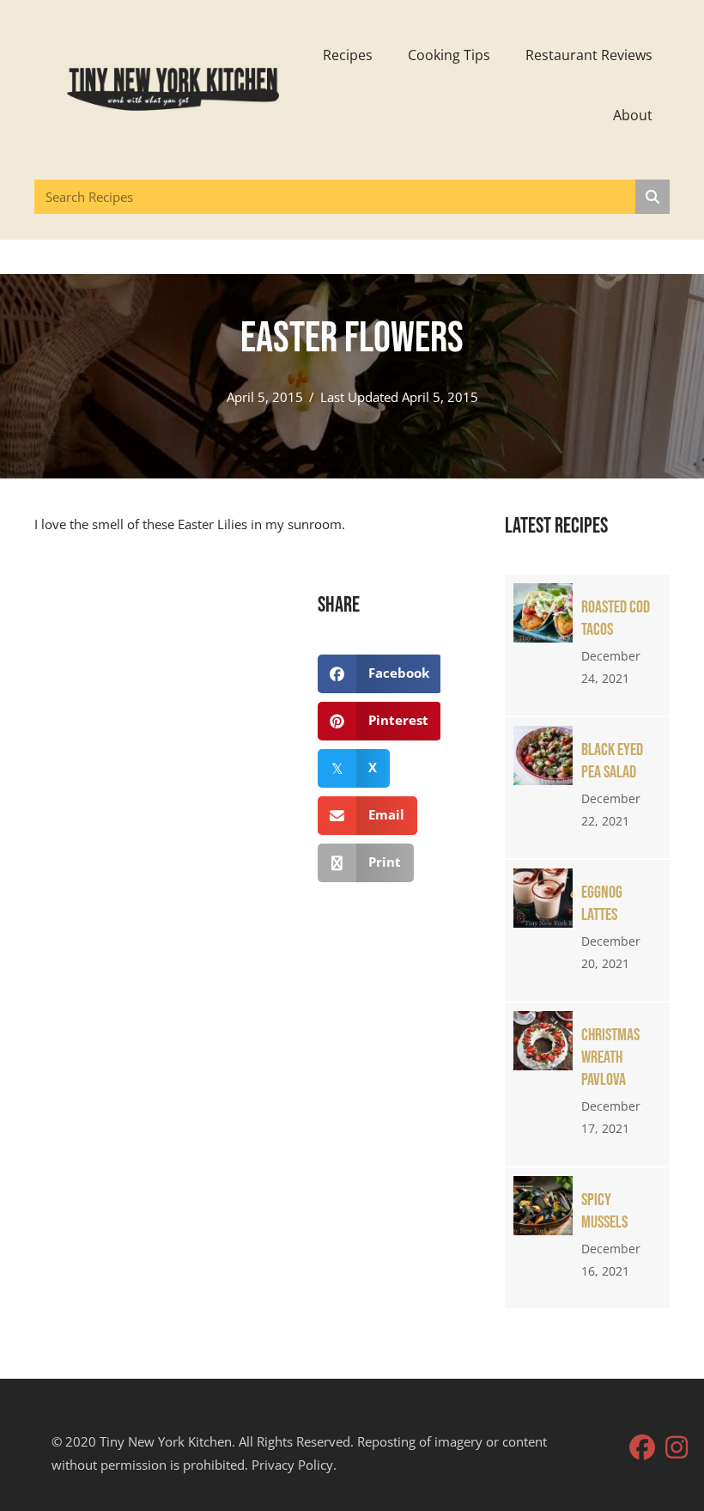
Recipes (348, 55)
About (632, 115)
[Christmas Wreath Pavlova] (587, 1084)
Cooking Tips (449, 55)
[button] (642, 1447)
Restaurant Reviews (588, 55)
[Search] (652, 197)
